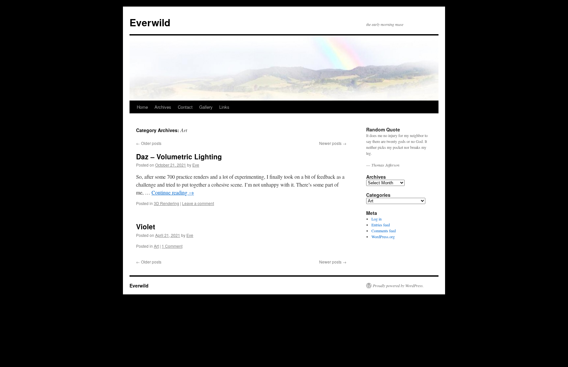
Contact (185, 107)
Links (224, 107)
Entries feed (380, 224)
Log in (376, 218)
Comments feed (383, 230)
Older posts (148, 143)
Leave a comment (198, 203)
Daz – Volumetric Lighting (179, 156)
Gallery (206, 107)
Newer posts (332, 143)
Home (142, 107)
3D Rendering (166, 203)
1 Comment (172, 246)
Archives (162, 107)
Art (156, 246)
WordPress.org (383, 236)
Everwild (150, 22)
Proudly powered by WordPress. (398, 285)
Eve (195, 165)
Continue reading (173, 192)
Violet (145, 226)
